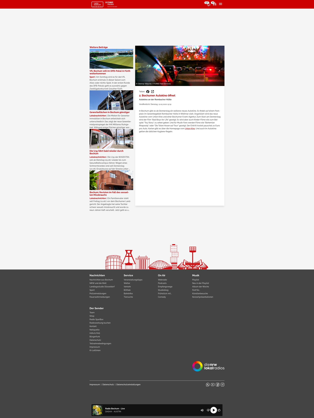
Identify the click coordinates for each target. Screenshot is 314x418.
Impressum (95, 347)
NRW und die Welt (98, 283)
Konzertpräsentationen (202, 297)
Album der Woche (200, 286)
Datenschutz (95, 340)
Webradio (162, 280)
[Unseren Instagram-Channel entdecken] (222, 385)
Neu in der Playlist (200, 283)
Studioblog (163, 290)
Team (92, 312)
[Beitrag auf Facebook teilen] (147, 91)
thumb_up (219, 410)
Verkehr (127, 286)
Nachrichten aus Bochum (101, 280)
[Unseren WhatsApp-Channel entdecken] (208, 385)
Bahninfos (128, 293)
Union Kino (190, 128)
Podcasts (162, 283)
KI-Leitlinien (95, 350)
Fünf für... (196, 290)
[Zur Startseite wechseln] (97, 4)
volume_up (202, 410)
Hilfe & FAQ (95, 333)
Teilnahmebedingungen (100, 343)
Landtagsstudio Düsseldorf (102, 286)
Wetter (127, 283)
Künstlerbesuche (200, 293)
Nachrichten (97, 275)
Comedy (162, 297)
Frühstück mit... (165, 293)
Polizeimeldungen (98, 293)
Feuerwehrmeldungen (100, 297)
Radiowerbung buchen (100, 323)
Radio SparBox (96, 319)
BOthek (127, 290)
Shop (92, 316)
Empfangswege (165, 286)
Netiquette (94, 330)
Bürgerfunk (95, 336)
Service (128, 275)
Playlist (195, 280)
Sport (92, 290)
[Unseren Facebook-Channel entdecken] (218, 385)
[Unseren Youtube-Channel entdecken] (213, 385)
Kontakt (93, 326)
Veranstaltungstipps (133, 280)
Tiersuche (128, 297)
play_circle (214, 410)
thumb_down (208, 410)
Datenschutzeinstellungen (128, 384)
